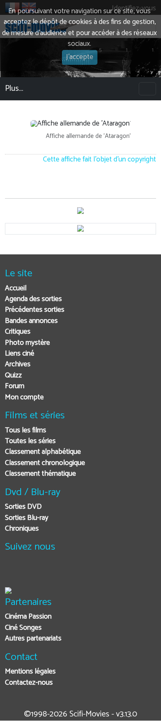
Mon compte (24, 397)
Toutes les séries (30, 441)
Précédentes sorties (34, 310)
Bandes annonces (31, 321)
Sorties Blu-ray (26, 518)
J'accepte (79, 57)
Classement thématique (40, 474)
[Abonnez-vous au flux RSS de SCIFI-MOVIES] (74, 573)
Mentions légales (30, 672)
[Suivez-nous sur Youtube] (53, 573)
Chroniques (22, 529)
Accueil (15, 288)
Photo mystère (27, 343)
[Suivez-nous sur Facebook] (13, 573)
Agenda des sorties (33, 299)
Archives (18, 364)
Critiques (18, 332)
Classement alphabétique (43, 452)
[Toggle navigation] (147, 88)
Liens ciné (19, 354)
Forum (14, 386)
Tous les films (25, 430)
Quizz (13, 376)
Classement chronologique (45, 463)
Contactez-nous (29, 683)
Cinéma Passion (28, 617)
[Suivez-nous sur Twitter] (33, 573)
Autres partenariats (33, 639)
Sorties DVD (23, 507)
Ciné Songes (23, 628)
